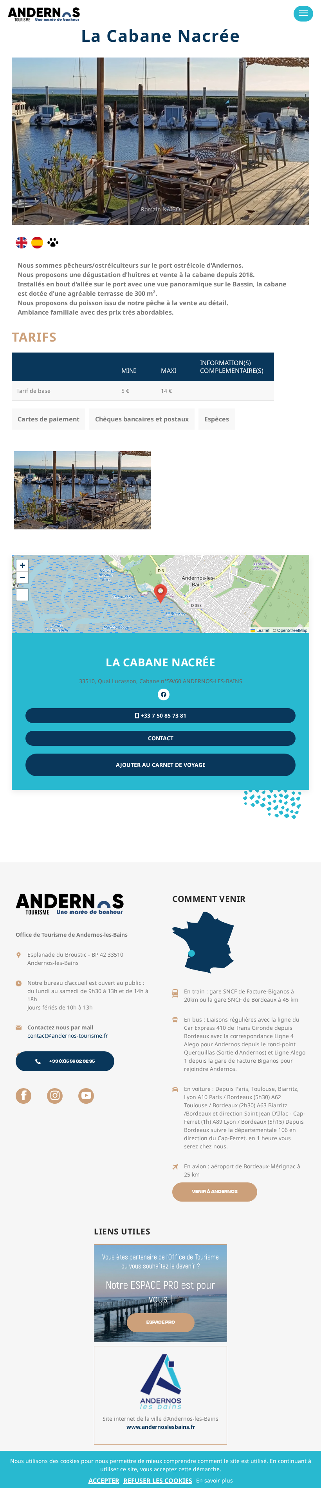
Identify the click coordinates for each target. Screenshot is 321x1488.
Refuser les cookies (157, 1480)
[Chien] (53, 242)
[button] (160, 594)
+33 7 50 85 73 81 (162, 715)
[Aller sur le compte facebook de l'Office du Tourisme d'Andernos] (23, 1096)
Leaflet (262, 630)
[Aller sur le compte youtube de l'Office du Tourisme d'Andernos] (86, 1096)
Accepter (103, 1480)
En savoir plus (214, 1480)
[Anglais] (21, 242)
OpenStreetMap (292, 630)
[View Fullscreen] (22, 595)
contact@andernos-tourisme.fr (67, 1035)
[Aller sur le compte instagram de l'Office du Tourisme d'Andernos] (55, 1096)
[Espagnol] (37, 242)
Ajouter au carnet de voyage (161, 764)
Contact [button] (160, 738)
